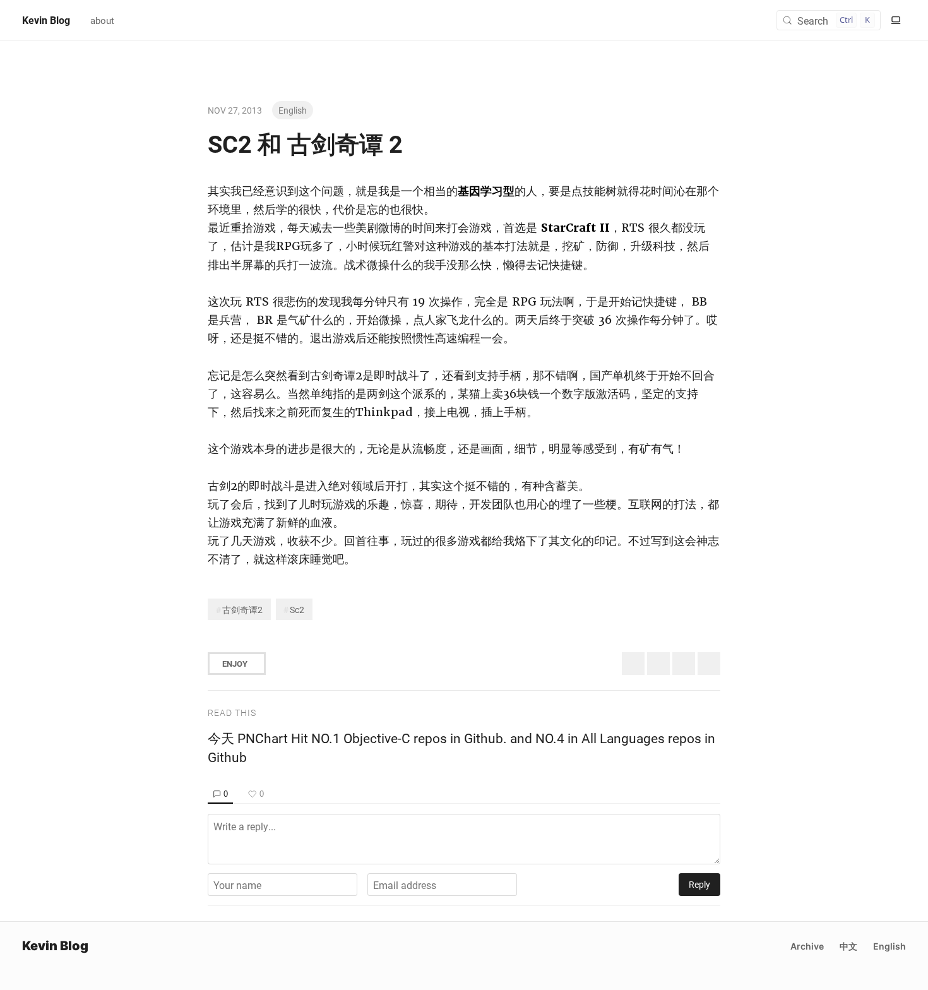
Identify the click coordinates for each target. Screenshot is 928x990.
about (102, 20)
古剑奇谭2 (242, 610)
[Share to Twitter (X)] (633, 663)
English (292, 110)
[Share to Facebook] (683, 663)
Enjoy (234, 663)
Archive (807, 946)
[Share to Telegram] (709, 663)
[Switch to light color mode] (896, 20)
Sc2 (297, 610)
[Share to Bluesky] (658, 663)
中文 (848, 946)
